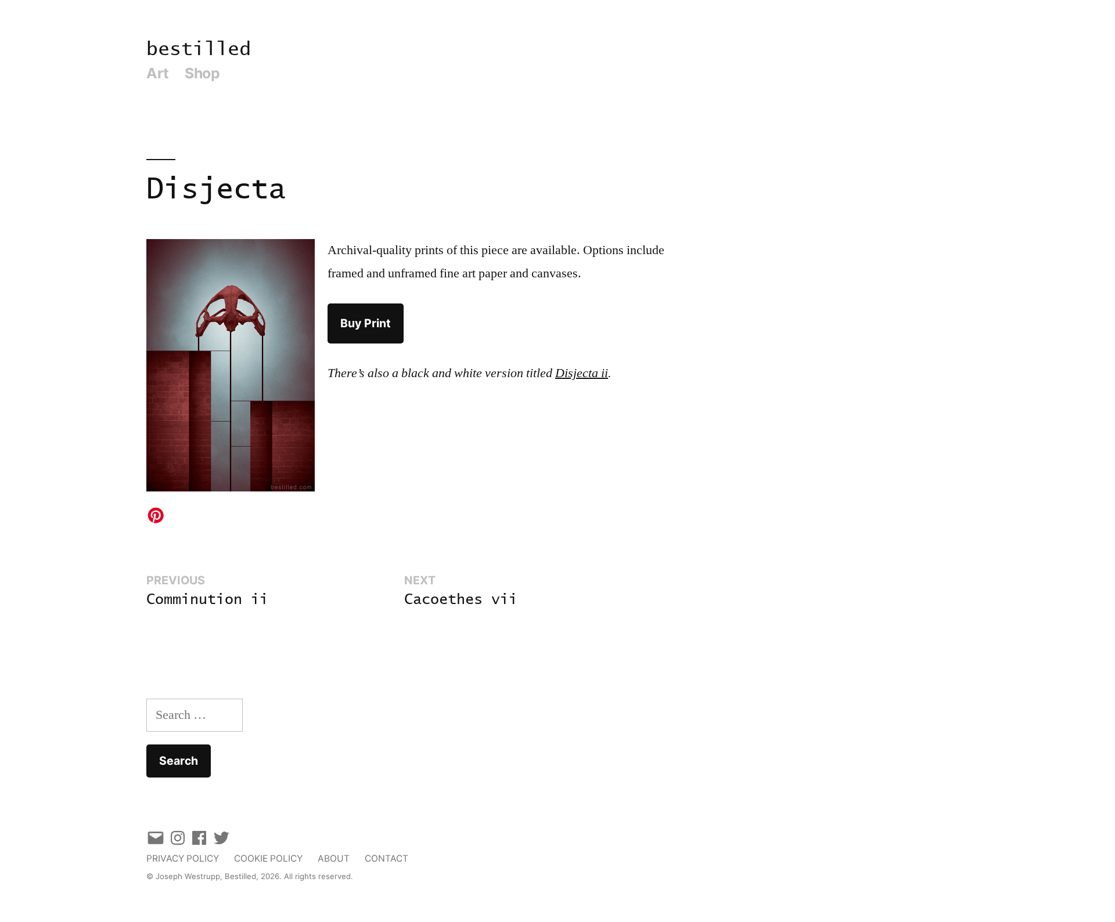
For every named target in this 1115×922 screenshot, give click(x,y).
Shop (202, 73)
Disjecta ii (581, 373)
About (334, 858)
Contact (386, 858)
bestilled (198, 49)
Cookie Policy (268, 858)
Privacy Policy (182, 858)
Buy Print (365, 323)
